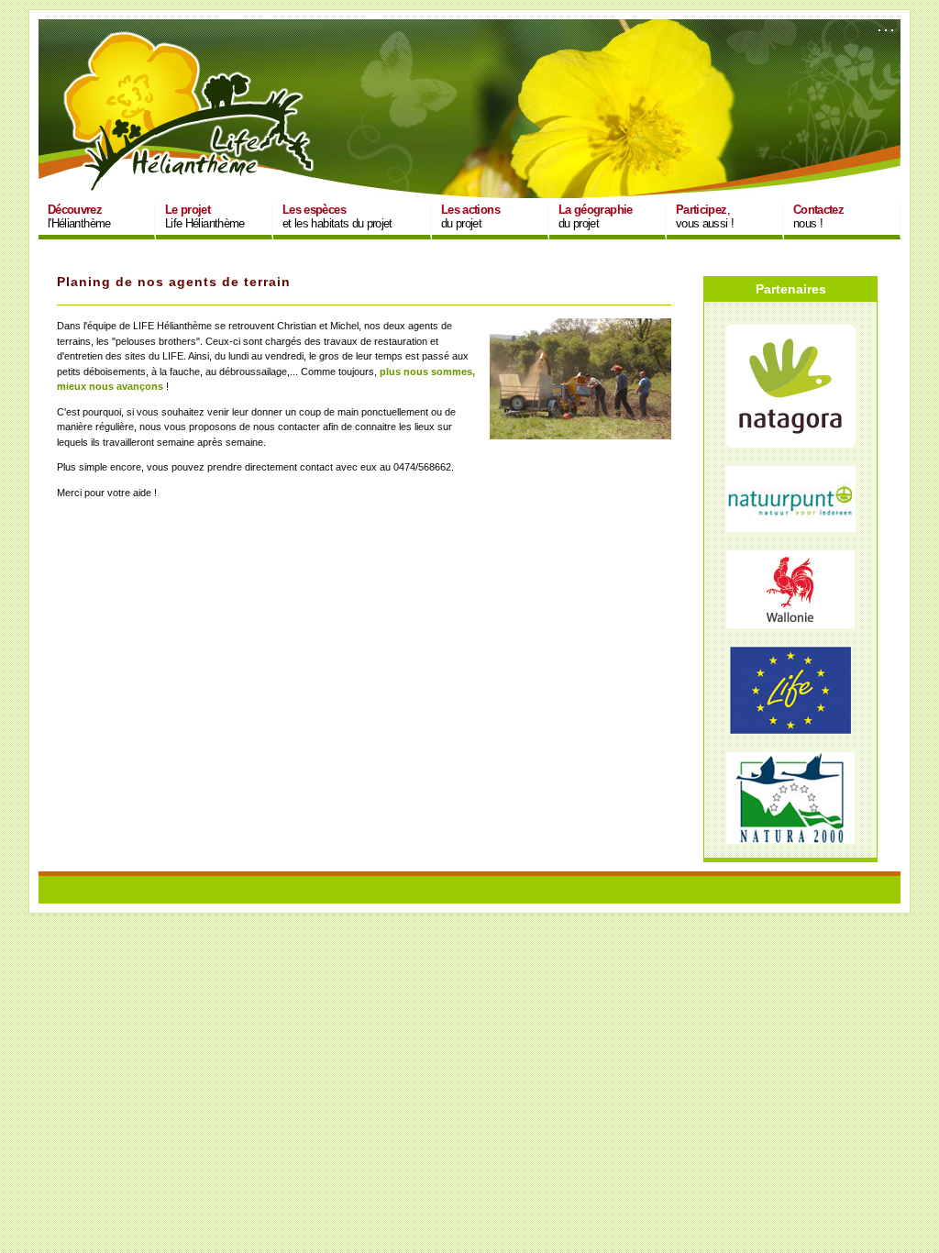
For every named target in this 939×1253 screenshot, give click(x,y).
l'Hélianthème (79, 216)
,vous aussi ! (705, 216)
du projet (470, 216)
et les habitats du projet (337, 216)
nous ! (818, 216)
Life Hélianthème (205, 216)
